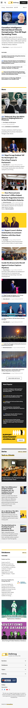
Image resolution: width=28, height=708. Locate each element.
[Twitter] (4, 689)
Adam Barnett (6, 164)
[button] (14, 661)
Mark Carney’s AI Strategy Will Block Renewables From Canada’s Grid (11, 78)
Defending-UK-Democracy (12, 126)
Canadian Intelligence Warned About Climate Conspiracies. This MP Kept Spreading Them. (12, 390)
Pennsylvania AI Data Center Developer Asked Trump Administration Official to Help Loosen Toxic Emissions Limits (13, 73)
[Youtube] (7, 689)
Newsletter (4, 687)
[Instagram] (9, 689)
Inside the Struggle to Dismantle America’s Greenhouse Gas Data (14, 344)
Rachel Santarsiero (7, 347)
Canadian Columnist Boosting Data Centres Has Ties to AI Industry (13, 56)
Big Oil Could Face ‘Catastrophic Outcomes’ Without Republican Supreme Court (13, 370)
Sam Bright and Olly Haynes (9, 122)
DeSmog (16, 2)
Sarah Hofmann (6, 373)
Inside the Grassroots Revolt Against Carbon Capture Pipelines (13, 265)
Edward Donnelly (7, 202)
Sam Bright (5, 239)
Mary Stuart (6, 47)
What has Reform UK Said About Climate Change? (13, 319)
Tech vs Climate (9, 209)
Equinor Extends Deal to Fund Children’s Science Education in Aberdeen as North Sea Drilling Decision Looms (14, 62)
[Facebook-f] (2, 689)
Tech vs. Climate (8, 455)
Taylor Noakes (6, 269)
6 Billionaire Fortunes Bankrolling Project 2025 (13, 402)
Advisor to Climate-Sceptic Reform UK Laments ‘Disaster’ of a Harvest (12, 67)
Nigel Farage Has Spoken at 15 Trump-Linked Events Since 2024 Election (13, 296)
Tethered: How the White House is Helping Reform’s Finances (13, 118)
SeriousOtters (10, 704)
